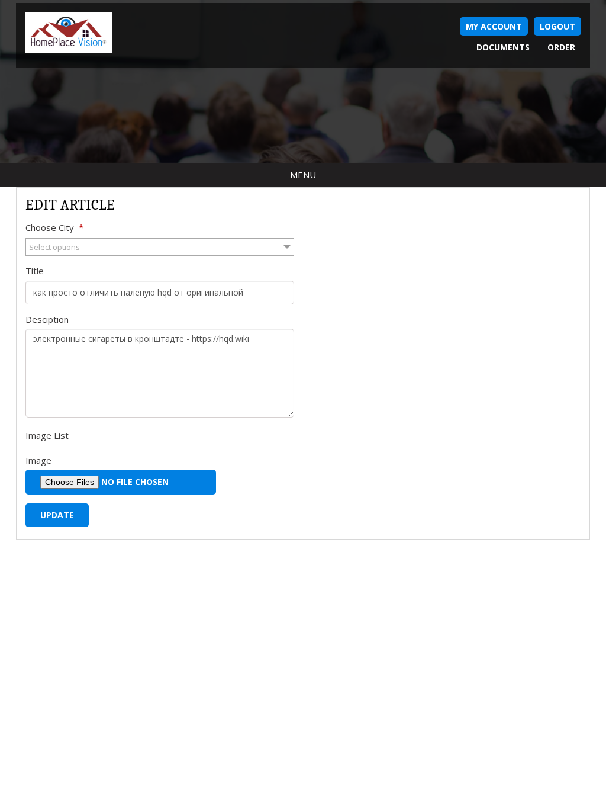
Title (34, 271)
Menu (303, 175)
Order (561, 47)
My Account (494, 26)
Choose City (54, 227)
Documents (503, 47)
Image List (47, 435)
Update (57, 515)
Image (38, 460)
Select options (54, 247)
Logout (557, 26)
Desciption (47, 319)
